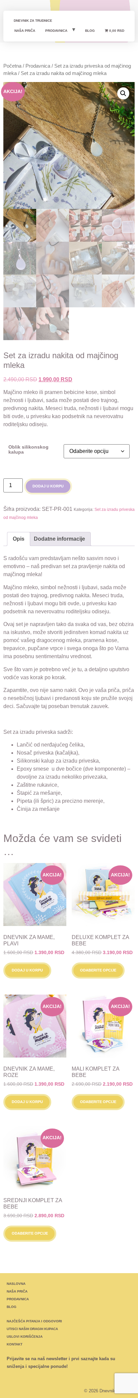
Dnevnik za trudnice (33, 20)
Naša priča (24, 30)
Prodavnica (56, 30)
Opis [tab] (18, 539)
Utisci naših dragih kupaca (32, 1329)
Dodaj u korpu (48, 486)
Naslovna (16, 1284)
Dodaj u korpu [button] (27, 970)
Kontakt (14, 1344)
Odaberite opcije (98, 970)
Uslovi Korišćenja (25, 1336)
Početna (12, 66)
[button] (123, 93)
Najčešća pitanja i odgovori (34, 1321)
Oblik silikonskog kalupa (28, 449)
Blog (90, 30)
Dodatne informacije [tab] (59, 539)
